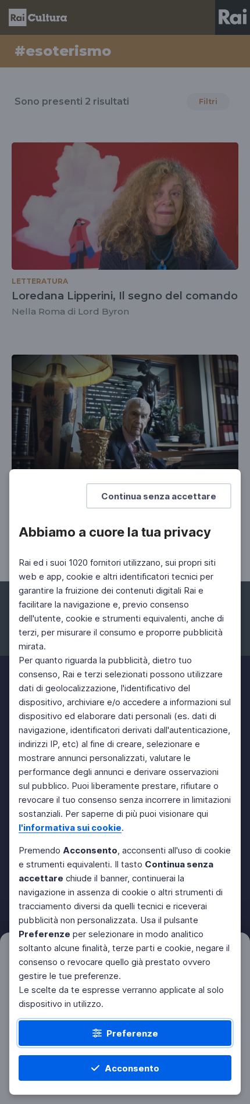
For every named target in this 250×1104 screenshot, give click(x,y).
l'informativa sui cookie (70, 827)
